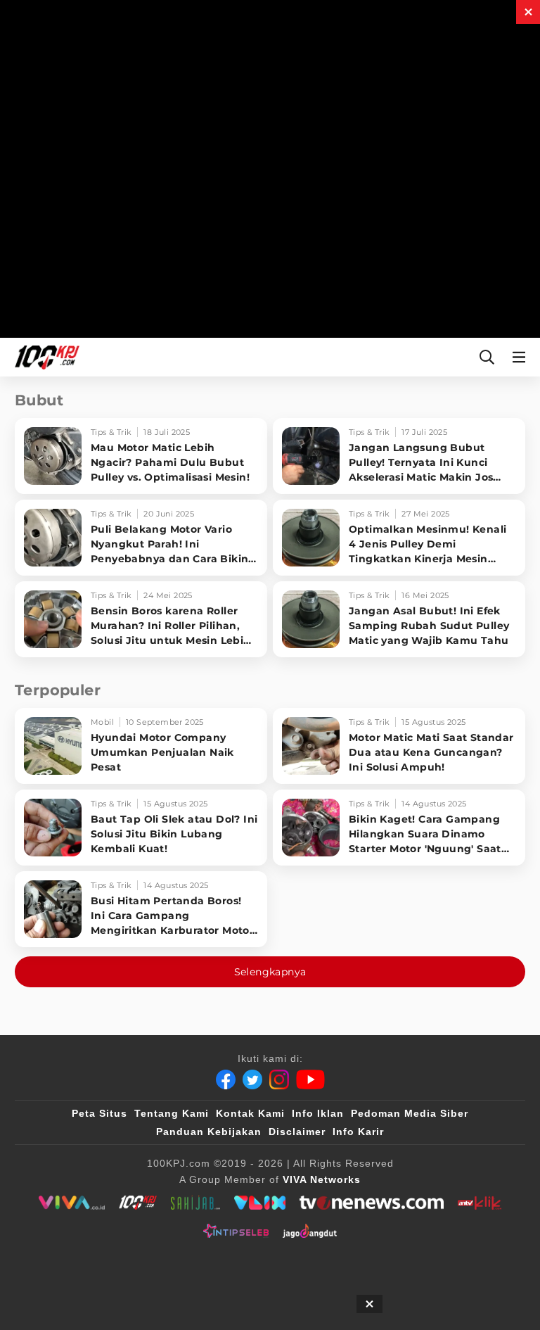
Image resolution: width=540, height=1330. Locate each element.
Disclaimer (297, 1131)
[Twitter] (252, 1079)
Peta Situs (99, 1113)
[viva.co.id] (71, 1203)
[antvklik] (479, 1203)
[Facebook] (226, 1079)
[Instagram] (279, 1079)
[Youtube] (310, 1079)
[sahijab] (195, 1203)
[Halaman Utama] (44, 357)
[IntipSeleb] (236, 1231)
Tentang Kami (171, 1113)
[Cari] (486, 357)
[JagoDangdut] (310, 1231)
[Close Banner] (369, 1304)
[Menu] (521, 357)
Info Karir (358, 1131)
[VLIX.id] (260, 1203)
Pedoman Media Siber (409, 1113)
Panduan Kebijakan (209, 1131)
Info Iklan (318, 1113)
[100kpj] (138, 1203)
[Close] (528, 12)
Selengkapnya (270, 971)
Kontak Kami (250, 1113)
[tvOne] (372, 1203)
